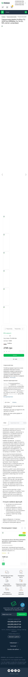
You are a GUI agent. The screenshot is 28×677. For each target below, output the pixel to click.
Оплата (14, 402)
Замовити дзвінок (14, 637)
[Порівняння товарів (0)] (2, 7)
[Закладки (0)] (7, 7)
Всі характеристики (8, 396)
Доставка (7, 402)
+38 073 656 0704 (19, 3)
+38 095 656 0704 (19, 4)
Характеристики (14, 423)
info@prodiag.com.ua (14, 633)
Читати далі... (13, 377)
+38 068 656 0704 (19, 1)
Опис (5, 423)
